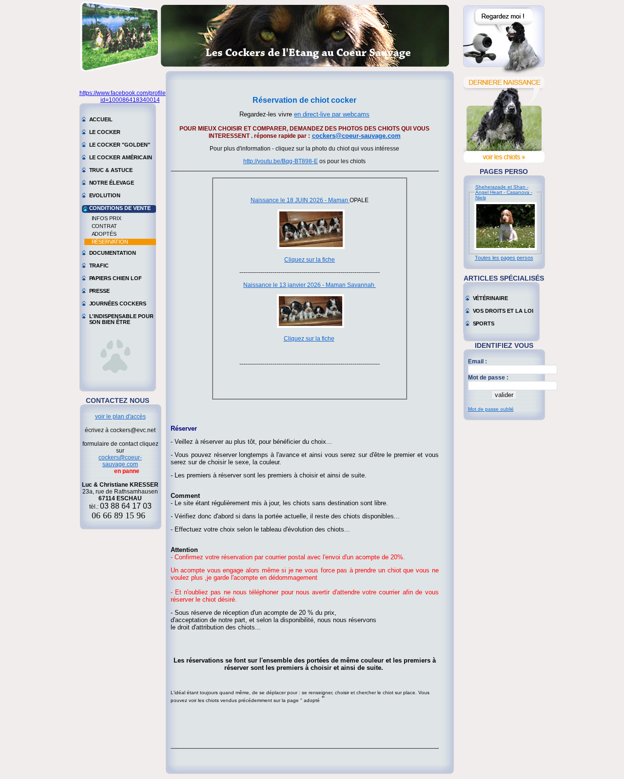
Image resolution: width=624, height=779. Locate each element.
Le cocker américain (120, 157)
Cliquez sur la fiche (309, 259)
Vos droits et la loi (503, 311)
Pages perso (504, 171)
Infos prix (107, 218)
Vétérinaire (490, 298)
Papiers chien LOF (115, 278)
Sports (484, 323)
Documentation (112, 253)
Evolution (105, 195)
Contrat (104, 226)
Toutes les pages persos (504, 258)
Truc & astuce (111, 170)
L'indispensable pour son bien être (121, 317)
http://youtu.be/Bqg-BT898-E (280, 161)
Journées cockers (117, 303)
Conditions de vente (120, 208)
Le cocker (105, 132)
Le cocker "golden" (119, 145)
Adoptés (104, 234)
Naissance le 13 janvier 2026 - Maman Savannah (309, 285)
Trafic (99, 265)
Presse (99, 291)
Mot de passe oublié (491, 409)
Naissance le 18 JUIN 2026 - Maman (300, 200)
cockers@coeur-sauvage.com (120, 461)
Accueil (101, 119)
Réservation (110, 242)
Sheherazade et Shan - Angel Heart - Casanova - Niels (503, 192)
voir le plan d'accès (120, 416)
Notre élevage (111, 183)
